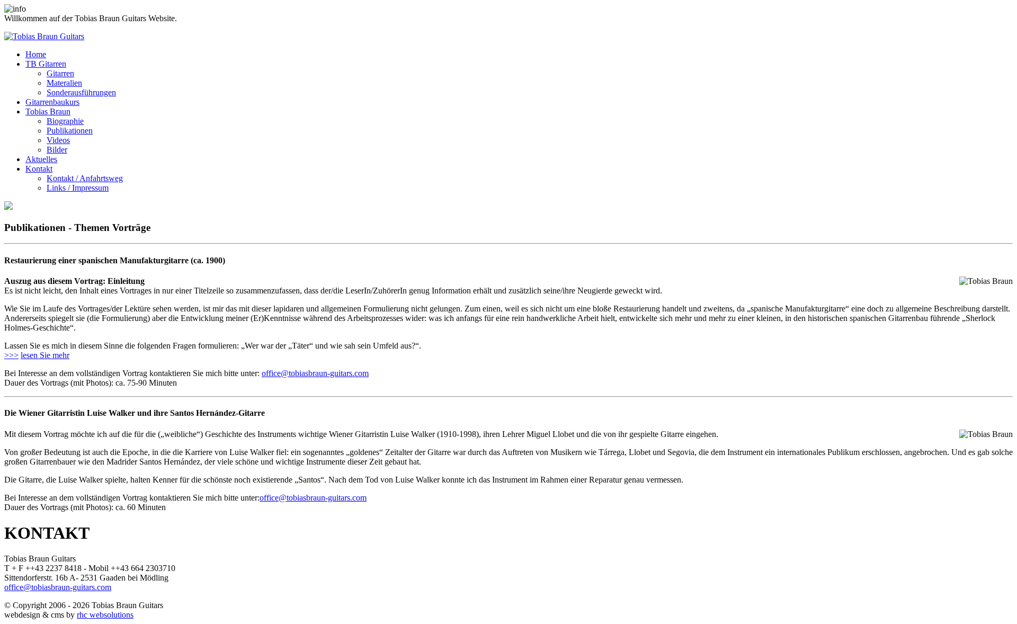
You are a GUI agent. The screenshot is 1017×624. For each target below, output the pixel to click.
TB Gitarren (45, 63)
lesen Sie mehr (45, 355)
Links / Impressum (78, 187)
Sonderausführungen (81, 92)
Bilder (57, 149)
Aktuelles (41, 159)
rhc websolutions (105, 614)
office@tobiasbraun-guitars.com (315, 373)
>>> (11, 355)
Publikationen (70, 130)
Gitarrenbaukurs (52, 101)
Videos (58, 140)
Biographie (65, 121)
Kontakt (38, 168)
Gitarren (60, 73)
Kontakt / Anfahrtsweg (85, 178)
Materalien (64, 82)
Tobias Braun (47, 111)
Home (35, 54)
